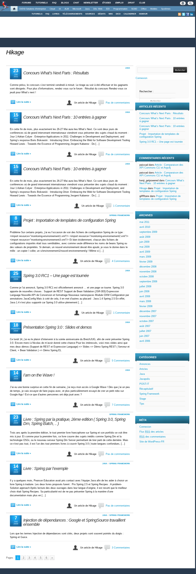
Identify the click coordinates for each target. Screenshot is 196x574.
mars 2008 (145, 301)
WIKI (111, 14)
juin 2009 (144, 241)
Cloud (52, 9)
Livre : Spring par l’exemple (45, 468)
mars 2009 (145, 256)
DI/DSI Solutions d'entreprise (32, 9)
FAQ (47, 14)
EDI (108, 9)
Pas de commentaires (118, 102)
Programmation (120, 9)
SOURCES (90, 14)
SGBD (134, 9)
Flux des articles (151, 431)
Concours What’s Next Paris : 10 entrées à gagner (64, 117)
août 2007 (144, 326)
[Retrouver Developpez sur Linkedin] (191, 14)
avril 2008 (144, 296)
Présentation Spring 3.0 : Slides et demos (57, 327)
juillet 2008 (145, 286)
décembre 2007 (147, 311)
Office (143, 9)
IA (60, 9)
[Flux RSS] (179, 14)
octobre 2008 (146, 276)
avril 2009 (144, 251)
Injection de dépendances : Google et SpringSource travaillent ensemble (74, 522)
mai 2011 (144, 222)
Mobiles (153, 9)
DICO (118, 14)
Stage (142, 398)
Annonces (144, 364)
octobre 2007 (146, 321)
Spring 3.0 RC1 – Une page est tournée (56, 275)
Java (87, 9)
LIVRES (55, 14)
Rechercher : (146, 91)
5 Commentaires (121, 360)
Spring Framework (119, 215)
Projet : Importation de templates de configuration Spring (69, 220)
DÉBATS (102, 14)
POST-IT (144, 383)
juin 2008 (144, 291)
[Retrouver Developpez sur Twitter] (183, 14)
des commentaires (152, 436)
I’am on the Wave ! (38, 375)
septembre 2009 (148, 231)
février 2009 (145, 261)
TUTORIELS (37, 14)
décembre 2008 (147, 266)
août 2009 (144, 236)
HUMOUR (143, 14)
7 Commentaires (121, 404)
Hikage (15, 52)
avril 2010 (144, 227)
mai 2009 (144, 246)
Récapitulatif (146, 388)
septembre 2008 (148, 281)
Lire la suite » (24, 102)
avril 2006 (144, 341)
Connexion (141, 78)
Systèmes (165, 9)
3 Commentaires (121, 547)
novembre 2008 (147, 271)
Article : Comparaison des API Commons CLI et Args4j (161, 166)
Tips (141, 403)
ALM (67, 9)
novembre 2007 (147, 316)
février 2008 (145, 306)
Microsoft (77, 9)
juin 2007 (144, 336)
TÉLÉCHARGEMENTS (72, 14)
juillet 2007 (145, 331)
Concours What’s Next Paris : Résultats (56, 73)
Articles (143, 369)
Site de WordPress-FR (151, 441)
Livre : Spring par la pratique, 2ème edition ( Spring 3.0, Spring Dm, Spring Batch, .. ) (74, 421)
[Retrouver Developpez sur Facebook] (187, 14)
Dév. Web (97, 9)
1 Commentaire (121, 205)
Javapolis (144, 378)
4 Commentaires (121, 261)
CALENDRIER (130, 14)
